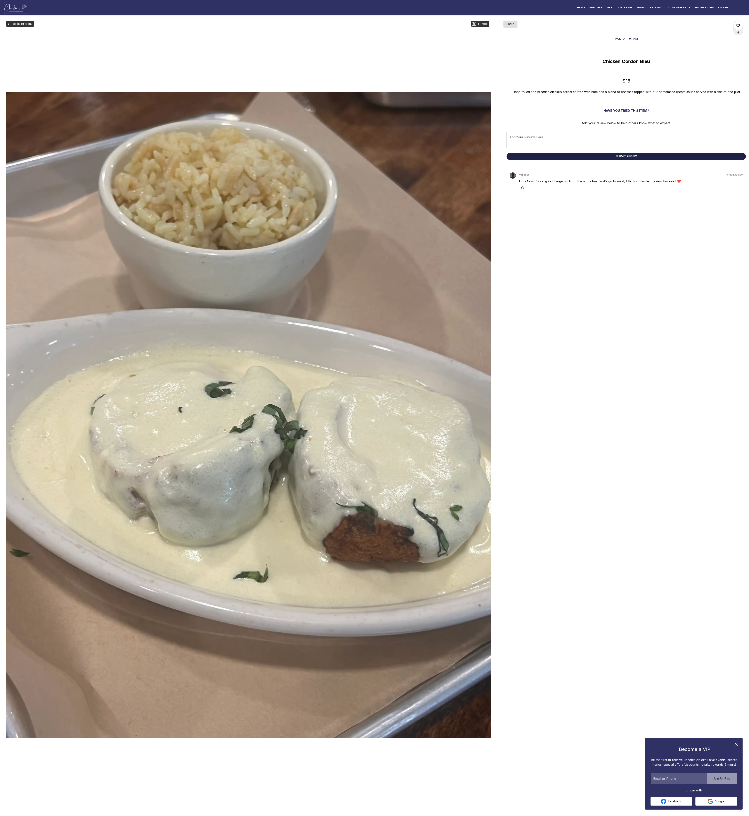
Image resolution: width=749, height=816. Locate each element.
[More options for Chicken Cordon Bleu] (738, 25)
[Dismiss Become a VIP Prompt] (736, 744)
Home (581, 7)
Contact (657, 7)
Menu (610, 7)
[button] (20, 24)
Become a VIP (704, 7)
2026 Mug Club (679, 7)
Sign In (723, 7)
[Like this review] (523, 187)
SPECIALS (596, 7)
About (641, 7)
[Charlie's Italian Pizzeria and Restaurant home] (20, 8)
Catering (625, 7)
